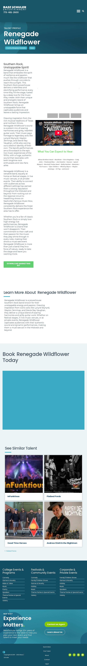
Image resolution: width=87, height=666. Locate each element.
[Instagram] (74, 654)
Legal (47, 664)
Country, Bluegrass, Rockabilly (16, 48)
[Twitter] (69, 654)
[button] (78, 11)
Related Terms (11, 551)
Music (32, 48)
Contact (47, 659)
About (47, 655)
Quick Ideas (47, 647)
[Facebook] (78, 654)
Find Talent (47, 651)
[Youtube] (82, 654)
